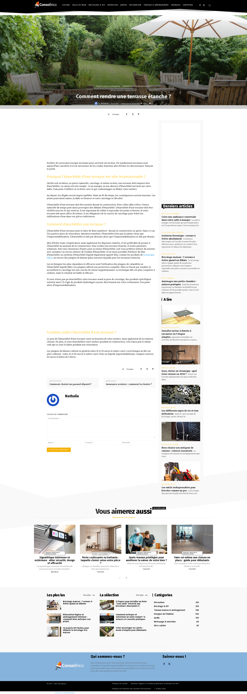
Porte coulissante (100, 554)
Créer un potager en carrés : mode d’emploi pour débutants (131, 629)
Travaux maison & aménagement (108, 86)
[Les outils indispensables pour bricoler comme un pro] (181, 471)
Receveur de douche (170, 327)
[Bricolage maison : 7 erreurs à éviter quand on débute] (54, 605)
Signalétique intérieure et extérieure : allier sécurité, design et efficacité (55, 560)
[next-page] (126, 578)
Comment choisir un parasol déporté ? (70, 384)
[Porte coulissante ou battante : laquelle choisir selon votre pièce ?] (100, 539)
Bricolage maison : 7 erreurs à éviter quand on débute (77, 602)
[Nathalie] (96, 103)
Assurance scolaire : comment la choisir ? (129, 384)
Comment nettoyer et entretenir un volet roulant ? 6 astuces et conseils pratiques (130, 616)
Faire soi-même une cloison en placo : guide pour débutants (192, 559)
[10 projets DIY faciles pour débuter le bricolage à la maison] (54, 632)
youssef (100, 572)
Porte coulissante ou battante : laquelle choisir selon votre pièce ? (100, 560)
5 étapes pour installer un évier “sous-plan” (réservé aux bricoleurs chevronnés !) (131, 603)
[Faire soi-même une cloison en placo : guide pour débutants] (192, 539)
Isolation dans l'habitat (172, 232)
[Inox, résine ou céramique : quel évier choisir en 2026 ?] (181, 354)
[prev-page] (120, 578)
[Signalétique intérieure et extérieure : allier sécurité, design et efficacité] (54, 539)
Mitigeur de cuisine (170, 444)
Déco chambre (168, 278)
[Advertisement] (101, 141)
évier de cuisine (168, 368)
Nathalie (105, 103)
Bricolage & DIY (168, 254)
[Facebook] (200, 5)
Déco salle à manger (171, 214)
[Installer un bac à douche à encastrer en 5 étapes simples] (181, 314)
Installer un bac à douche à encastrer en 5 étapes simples (176, 334)
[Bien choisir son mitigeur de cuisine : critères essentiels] (181, 431)
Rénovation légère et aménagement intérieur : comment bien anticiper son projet (77, 618)
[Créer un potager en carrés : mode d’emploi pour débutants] (107, 631)
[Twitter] (204, 5)
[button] (209, 5)
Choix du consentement (65, 693)
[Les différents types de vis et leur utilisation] (181, 394)
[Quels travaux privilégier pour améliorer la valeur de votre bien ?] (146, 539)
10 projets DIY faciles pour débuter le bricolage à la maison (76, 630)
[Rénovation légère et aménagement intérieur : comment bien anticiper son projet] (54, 618)
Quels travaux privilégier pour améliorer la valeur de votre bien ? (146, 559)
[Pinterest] (138, 114)
